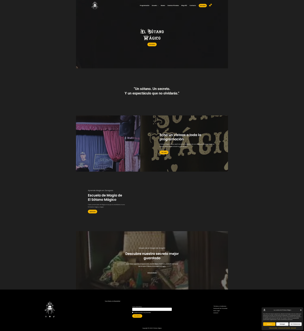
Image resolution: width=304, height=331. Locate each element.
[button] (301, 310)
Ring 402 (184, 5)
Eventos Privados (173, 5)
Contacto (193, 5)
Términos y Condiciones (219, 306)
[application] (157, 5)
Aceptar (269, 324)
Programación (144, 5)
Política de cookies (273, 328)
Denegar (282, 324)
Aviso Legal (293, 328)
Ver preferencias (295, 324)
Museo (163, 5)
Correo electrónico (137, 306)
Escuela (154, 5)
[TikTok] (54, 316)
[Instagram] (46, 316)
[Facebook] (50, 316)
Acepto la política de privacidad (142, 312)
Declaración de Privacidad (284, 328)
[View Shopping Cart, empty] (209, 5)
